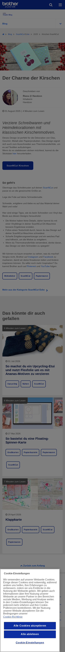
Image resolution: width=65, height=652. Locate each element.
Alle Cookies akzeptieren (30, 625)
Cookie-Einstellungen (30, 642)
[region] (30, 610)
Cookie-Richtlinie (13, 617)
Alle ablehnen (30, 634)
